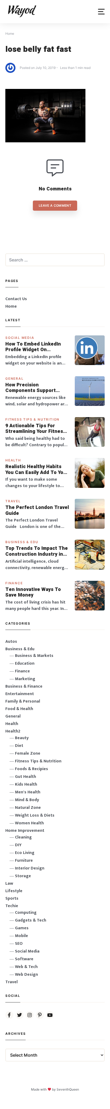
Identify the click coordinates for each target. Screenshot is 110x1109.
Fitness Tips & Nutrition (32, 419)
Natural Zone (28, 807)
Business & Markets (34, 655)
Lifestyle (13, 891)
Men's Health (27, 792)
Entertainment (19, 693)
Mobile (21, 935)
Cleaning (23, 837)
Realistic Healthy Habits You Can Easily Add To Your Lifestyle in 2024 (36, 469)
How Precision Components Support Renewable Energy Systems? (30, 388)
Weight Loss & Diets (34, 815)
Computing (26, 912)
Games (22, 928)
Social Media (19, 338)
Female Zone (27, 753)
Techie (11, 906)
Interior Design (29, 868)
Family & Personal (22, 701)
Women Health (29, 823)
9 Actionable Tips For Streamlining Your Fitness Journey (35, 428)
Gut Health (25, 776)
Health (13, 460)
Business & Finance (23, 686)
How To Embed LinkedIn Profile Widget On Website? (33, 347)
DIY (18, 845)
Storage (23, 876)
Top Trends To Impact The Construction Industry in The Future (36, 551)
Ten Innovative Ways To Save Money (33, 592)
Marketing (25, 679)
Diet (19, 745)
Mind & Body (27, 800)
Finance (14, 583)
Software (24, 959)
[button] (101, 11)
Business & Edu (21, 542)
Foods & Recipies (31, 769)
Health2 (12, 731)
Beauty (22, 738)
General (14, 379)
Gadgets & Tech (30, 920)
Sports (11, 898)
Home (11, 306)
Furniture (24, 860)
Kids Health (26, 784)
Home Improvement (24, 830)
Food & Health (19, 708)
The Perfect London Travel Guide (37, 510)
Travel (13, 501)
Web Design (26, 974)
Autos (11, 641)
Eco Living (24, 852)
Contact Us (16, 299)
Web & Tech (26, 966)
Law (9, 883)
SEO (19, 943)
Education (24, 663)
